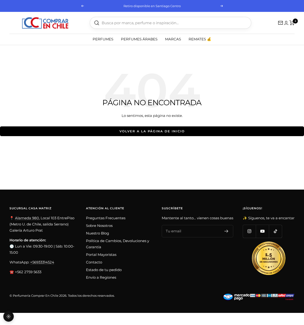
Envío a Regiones (101, 277)
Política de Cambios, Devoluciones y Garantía (117, 244)
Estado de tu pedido (104, 270)
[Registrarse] (226, 231)
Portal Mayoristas (101, 254)
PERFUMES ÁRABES (139, 39)
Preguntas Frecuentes (105, 218)
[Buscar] (96, 22)
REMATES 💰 (200, 39)
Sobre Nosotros (99, 225)
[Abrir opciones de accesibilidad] (8, 316)
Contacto (94, 262)
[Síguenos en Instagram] (249, 231)
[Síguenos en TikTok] (275, 231)
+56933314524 (42, 262)
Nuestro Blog (97, 233)
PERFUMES (103, 39)
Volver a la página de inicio (152, 131)
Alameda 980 (27, 218)
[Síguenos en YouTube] (262, 231)
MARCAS (173, 39)
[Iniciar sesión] (286, 23)
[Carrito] (292, 22)
